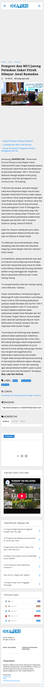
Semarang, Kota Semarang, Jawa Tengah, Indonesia (21, 395)
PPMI (4, 679)
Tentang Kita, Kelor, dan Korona (17, 144)
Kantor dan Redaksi (9, 647)
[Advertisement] (22, 35)
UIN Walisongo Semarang (11, 681)
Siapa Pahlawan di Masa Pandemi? (18, 141)
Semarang (17, 62)
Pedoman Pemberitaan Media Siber (29, 648)
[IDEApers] (19, 6)
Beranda (3, 62)
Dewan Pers (7, 677)
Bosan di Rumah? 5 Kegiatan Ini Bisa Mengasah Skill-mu (18, 149)
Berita (10, 62)
